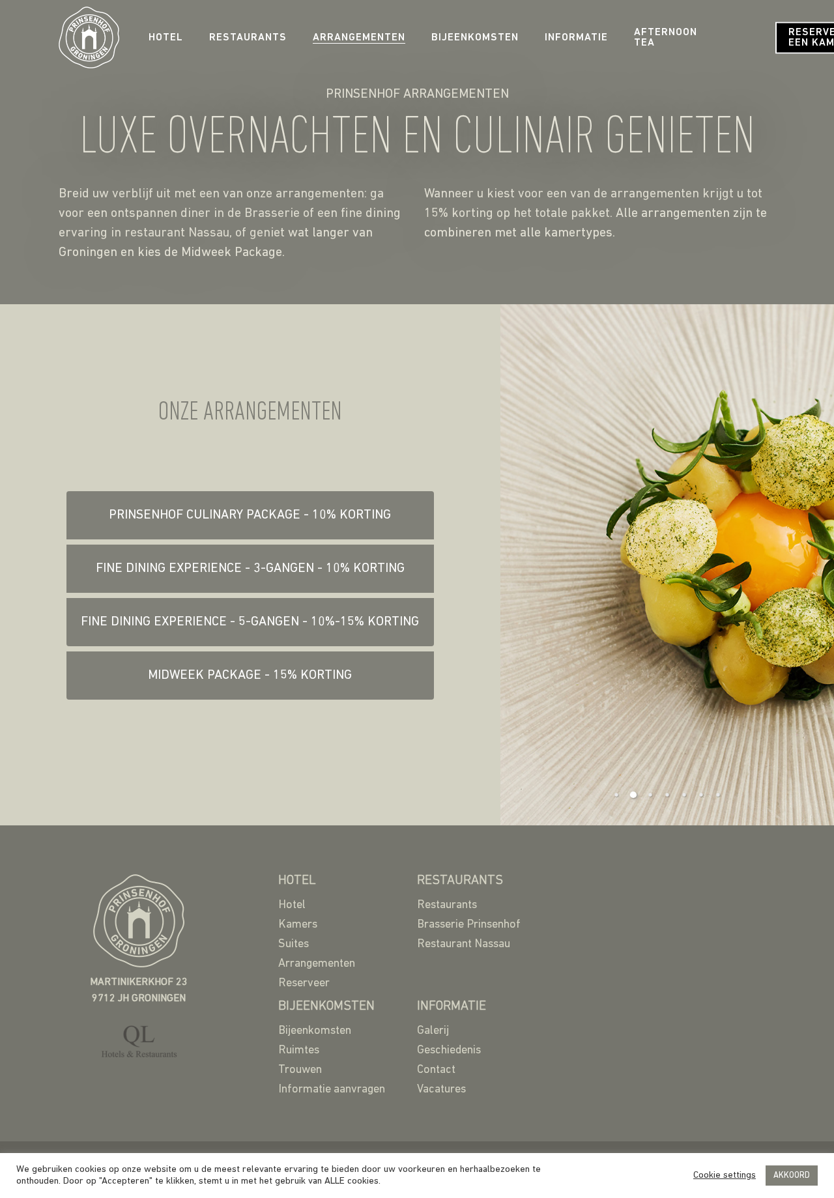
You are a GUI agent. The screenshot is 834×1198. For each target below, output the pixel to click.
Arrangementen (359, 38)
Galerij (433, 1031)
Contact (436, 1070)
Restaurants (248, 38)
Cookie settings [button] (724, 1175)
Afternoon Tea (665, 37)
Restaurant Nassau (463, 944)
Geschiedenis (449, 1051)
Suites (293, 944)
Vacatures (441, 1090)
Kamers (297, 925)
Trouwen (300, 1070)
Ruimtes (298, 1051)
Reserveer (304, 984)
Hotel (166, 38)
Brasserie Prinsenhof (469, 925)
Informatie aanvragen (331, 1090)
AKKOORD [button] (791, 1175)
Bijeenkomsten (475, 38)
